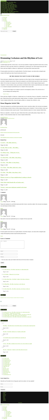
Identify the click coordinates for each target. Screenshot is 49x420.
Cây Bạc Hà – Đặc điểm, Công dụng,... (8, 9)
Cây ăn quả (8, 22)
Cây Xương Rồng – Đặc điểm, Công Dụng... (10, 11)
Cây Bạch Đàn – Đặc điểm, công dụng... (11, 157)
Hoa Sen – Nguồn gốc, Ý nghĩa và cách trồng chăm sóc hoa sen (15, 349)
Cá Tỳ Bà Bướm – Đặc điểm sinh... (8, 8)
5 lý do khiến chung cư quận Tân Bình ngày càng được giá (14, 337)
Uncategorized (7, 374)
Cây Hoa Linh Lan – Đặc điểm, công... (8, 2)
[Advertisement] (24, 41)
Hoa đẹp (5, 19)
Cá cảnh (4, 18)
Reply (2, 208)
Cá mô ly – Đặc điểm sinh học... (9, 142)
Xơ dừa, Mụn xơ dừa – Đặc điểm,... (10, 147)
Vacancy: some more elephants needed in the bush (14, 187)
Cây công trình (9, 26)
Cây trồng (5, 20)
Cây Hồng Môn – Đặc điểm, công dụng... (9, 5)
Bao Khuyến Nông (7, 61)
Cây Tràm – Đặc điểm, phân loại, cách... (11, 167)
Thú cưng (5, 17)
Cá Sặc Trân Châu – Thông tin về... (8, 12)
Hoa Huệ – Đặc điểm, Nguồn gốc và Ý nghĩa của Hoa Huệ (14, 331)
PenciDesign (20, 402)
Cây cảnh (7, 25)
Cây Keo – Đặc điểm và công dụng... (10, 162)
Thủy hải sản (6, 372)
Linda (2, 201)
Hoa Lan (6, 369)
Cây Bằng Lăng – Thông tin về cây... (10, 152)
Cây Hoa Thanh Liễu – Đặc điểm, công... (9, 6)
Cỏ (4, 367)
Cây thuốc (5, 27)
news (7, 117)
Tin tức (5, 373)
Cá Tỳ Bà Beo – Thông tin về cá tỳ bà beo (11, 274)
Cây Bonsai (8, 24)
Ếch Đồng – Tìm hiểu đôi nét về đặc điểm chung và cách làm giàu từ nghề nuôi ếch (19, 325)
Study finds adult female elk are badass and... (12, 182)
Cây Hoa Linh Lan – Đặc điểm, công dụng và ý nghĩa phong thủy (15, 269)
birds (5, 117)
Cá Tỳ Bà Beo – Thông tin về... (7, 3)
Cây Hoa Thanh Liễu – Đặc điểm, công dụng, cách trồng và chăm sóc (16, 288)
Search (14, 31)
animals (2, 117)
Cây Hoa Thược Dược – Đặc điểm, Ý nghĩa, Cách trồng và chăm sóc (16, 279)
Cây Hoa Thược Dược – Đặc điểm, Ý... (9, 4)
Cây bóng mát (8, 23)
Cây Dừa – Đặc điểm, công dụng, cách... (11, 172)
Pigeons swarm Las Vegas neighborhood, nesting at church (16, 177)
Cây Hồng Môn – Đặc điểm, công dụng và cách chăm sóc (14, 284)
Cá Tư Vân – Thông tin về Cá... (7, 10)
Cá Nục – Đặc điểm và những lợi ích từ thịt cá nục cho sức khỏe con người (17, 343)
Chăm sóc (5, 28)
